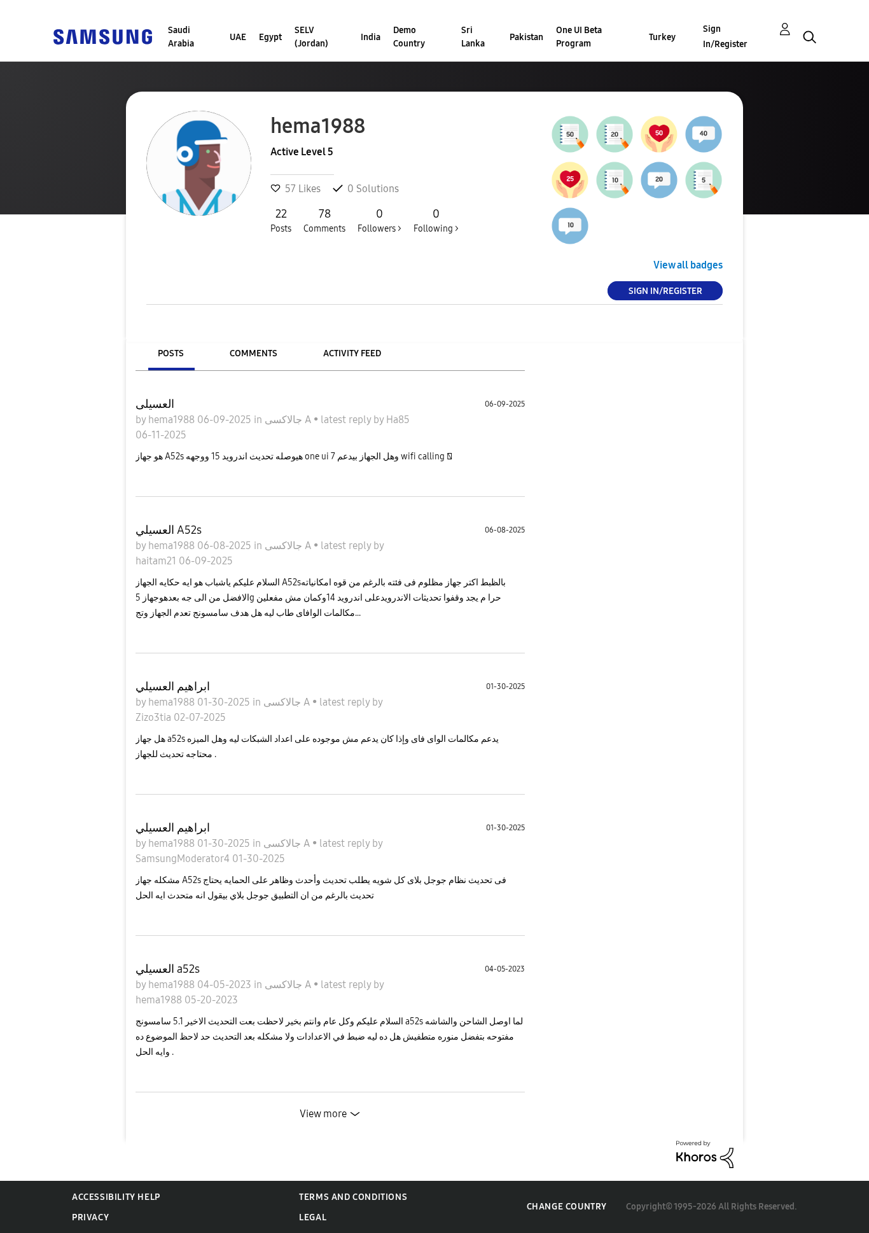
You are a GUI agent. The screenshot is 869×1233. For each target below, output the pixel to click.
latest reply (347, 420)
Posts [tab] (171, 353)
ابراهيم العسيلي (173, 686)
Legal (312, 1217)
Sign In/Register (725, 37)
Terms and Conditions (353, 1197)
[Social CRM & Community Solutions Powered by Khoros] (704, 1154)
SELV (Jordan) (311, 37)
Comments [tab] (253, 353)
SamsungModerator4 (184, 859)
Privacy (90, 1217)
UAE (238, 37)
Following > (436, 220)
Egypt (270, 37)
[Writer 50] (570, 134)
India (370, 37)
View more (323, 1114)
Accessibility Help (116, 1197)
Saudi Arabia (181, 37)
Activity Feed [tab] (352, 353)
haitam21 (157, 561)
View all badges (688, 265)
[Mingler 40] (704, 134)
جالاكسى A (289, 420)
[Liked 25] (570, 180)
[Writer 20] (614, 134)
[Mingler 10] (570, 226)
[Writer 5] (704, 180)
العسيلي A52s (169, 530)
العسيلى (155, 404)
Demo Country (409, 37)
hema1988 (172, 420)
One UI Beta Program (579, 37)
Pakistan (526, 37)
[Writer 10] (614, 180)
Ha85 (398, 420)
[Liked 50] (659, 134)
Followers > (379, 220)
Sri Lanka (473, 37)
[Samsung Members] (102, 36)
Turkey (662, 37)
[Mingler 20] (659, 180)
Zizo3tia (155, 717)
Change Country (567, 1206)
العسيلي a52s (168, 969)
